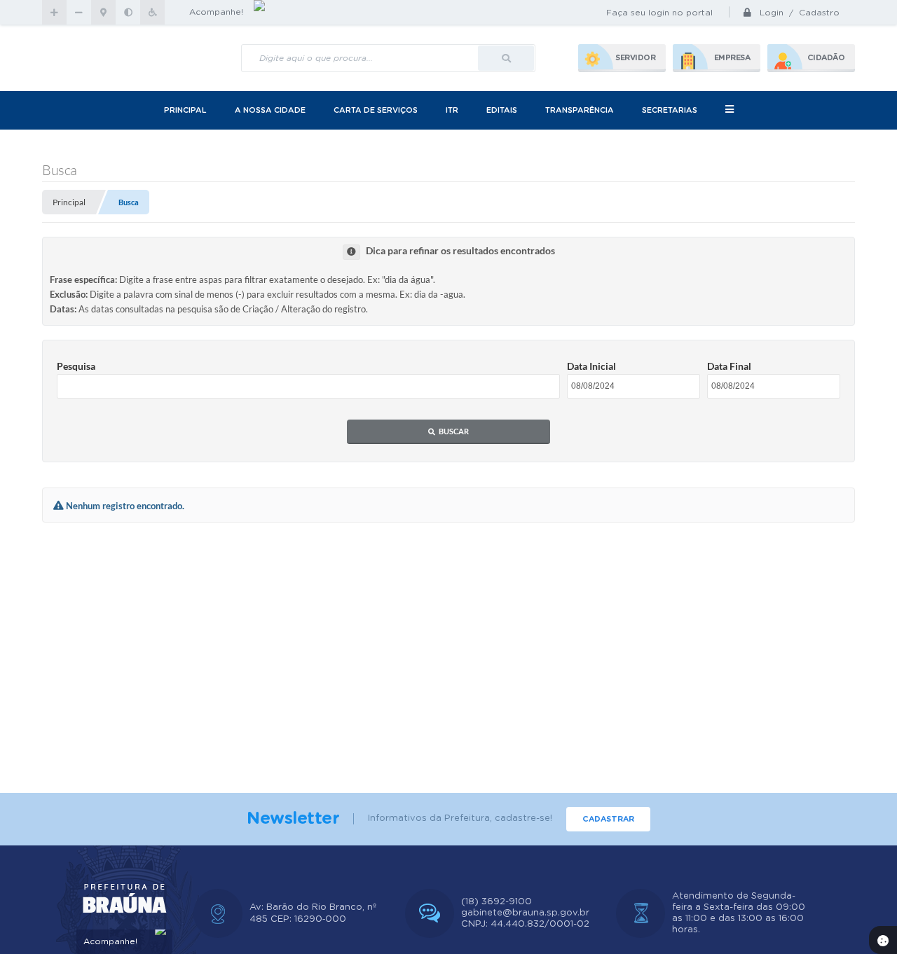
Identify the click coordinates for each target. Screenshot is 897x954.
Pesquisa (76, 366)
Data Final (729, 366)
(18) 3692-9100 (496, 901)
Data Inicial (591, 366)
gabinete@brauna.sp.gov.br (525, 913)
